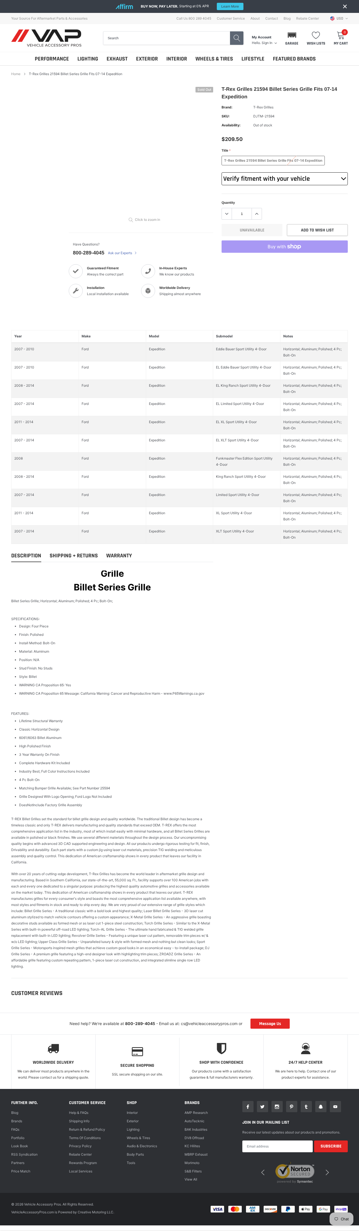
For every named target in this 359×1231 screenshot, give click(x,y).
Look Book (19, 1146)
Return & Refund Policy (87, 1129)
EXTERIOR (147, 58)
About (255, 18)
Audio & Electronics (142, 1146)
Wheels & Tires (138, 1138)
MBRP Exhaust (196, 1154)
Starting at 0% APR (190, 6)
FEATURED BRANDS (294, 58)
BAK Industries (196, 1129)
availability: (231, 125)
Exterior (133, 1121)
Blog (287, 18)
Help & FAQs (78, 1113)
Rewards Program (83, 1163)
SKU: (226, 116)
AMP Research (196, 1113)
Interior (132, 1113)
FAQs (15, 1129)
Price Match (20, 1171)
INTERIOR (176, 58)
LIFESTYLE (252, 58)
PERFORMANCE (52, 58)
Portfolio (17, 1138)
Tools (131, 1163)
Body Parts (135, 1154)
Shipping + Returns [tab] (74, 555)
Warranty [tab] (119, 555)
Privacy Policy (80, 1146)
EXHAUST (117, 58)
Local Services (80, 1171)
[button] (291, 38)
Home (15, 74)
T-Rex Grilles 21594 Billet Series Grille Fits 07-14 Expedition (273, 160)
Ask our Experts (120, 253)
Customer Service (231, 18)
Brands (16, 1121)
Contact (271, 18)
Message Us (270, 1024)
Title (226, 150)
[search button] (236, 38)
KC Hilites (192, 1146)
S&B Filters (193, 1171)
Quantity (228, 203)
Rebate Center (307, 18)
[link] (248, 1106)
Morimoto (192, 1163)
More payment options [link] (285, 260)
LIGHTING (87, 58)
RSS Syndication (24, 1154)
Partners (17, 1163)
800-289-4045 (88, 253)
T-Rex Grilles (263, 107)
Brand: (227, 107)
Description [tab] (26, 555)
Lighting (133, 1129)
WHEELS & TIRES (214, 58)
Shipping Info (79, 1121)
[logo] (46, 38)
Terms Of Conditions (85, 1138)
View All (191, 1179)
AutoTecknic (194, 1121)
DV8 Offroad (194, 1138)
